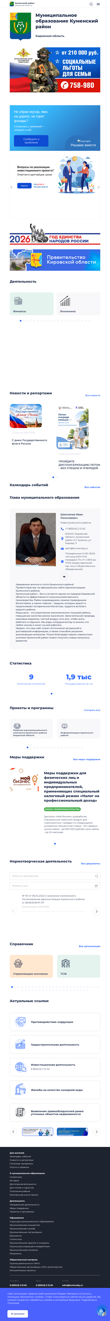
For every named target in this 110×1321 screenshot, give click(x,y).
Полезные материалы (21, 1163)
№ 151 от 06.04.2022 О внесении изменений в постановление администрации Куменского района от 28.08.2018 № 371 (53, 899)
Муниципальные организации (26, 1232)
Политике (13, 1303)
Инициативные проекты (23, 1270)
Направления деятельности (24, 1204)
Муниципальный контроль (24, 1250)
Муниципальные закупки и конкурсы (29, 1243)
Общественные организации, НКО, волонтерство (36, 1267)
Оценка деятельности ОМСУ (25, 1263)
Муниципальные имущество (25, 1225)
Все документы (90, 863)
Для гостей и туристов (22, 1187)
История (14, 1180)
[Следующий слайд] (99, 187)
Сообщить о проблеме (31, 141)
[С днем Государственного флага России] (26, 415)
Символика (16, 1177)
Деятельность (17, 1201)
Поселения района (20, 1191)
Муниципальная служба (22, 1228)
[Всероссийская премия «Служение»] (72, 1132)
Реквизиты (15, 1253)
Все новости (92, 395)
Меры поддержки (19, 1208)
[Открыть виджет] (102, 1310)
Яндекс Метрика (67, 1293)
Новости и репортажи (22, 1160)
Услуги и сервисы (19, 1167)
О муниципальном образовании (27, 1173)
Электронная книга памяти (24, 1195)
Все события (92, 487)
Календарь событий (20, 1156)
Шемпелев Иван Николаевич (71, 516)
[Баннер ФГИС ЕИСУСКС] (37, 1132)
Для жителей (17, 1153)
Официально (17, 1218)
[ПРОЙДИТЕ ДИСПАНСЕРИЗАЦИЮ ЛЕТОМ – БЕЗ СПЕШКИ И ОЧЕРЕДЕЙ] (72, 426)
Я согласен (17, 1313)
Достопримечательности (23, 1184)
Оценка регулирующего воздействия (30, 1246)
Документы (16, 1235)
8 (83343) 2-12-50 (18, 1285)
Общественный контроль (24, 1260)
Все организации (89, 946)
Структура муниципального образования (32, 1221)
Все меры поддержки (86, 759)
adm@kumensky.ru (72, 1285)
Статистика (16, 1239)
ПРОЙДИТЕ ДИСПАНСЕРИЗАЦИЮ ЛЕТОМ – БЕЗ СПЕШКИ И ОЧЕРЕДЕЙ (79, 465)
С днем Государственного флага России (29, 442)
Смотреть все (92, 710)
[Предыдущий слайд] (11, 187)
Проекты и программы (22, 1211)
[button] (20, 321)
